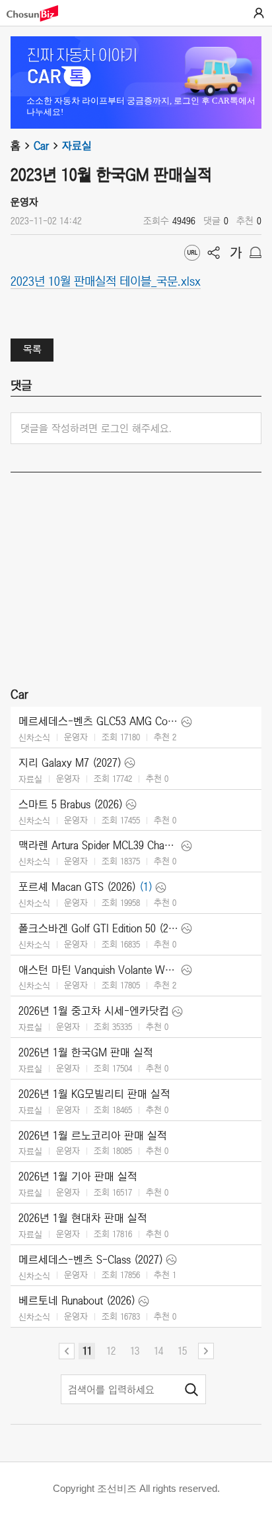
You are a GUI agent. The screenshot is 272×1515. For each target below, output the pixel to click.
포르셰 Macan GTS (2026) (77, 886)
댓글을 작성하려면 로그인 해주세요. (96, 428)
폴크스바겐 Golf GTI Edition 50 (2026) (98, 928)
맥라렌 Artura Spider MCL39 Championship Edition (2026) (98, 845)
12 (111, 1350)
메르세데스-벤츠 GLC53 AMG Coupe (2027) (98, 721)
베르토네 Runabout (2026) (76, 1300)
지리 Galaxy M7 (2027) (69, 762)
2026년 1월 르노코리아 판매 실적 (92, 1135)
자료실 (77, 145)
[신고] (255, 253)
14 (158, 1350)
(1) (146, 886)
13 (134, 1350)
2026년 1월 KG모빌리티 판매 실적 (94, 1094)
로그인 (258, 13)
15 (182, 1350)
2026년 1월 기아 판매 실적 (77, 1176)
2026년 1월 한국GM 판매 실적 (85, 1052)
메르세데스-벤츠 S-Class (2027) (90, 1259)
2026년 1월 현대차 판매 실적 (82, 1218)
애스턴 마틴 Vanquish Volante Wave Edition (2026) (98, 970)
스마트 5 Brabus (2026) (70, 804)
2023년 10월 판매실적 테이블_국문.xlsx (106, 280)
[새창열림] (39, 13)
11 (87, 1350)
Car (41, 145)
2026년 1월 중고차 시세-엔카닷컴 (93, 1010)
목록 (32, 349)
